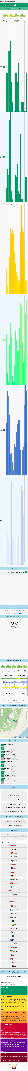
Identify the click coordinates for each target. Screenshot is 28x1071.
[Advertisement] (14, 590)
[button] (14, 721)
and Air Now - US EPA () (14, 613)
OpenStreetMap (20, 737)
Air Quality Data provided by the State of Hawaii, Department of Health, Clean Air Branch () (14, 611)
